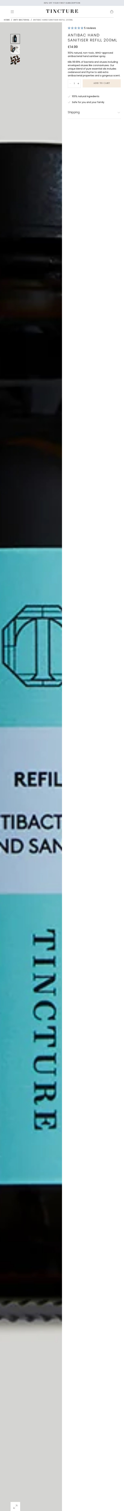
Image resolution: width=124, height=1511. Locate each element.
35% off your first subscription (62, 3)
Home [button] (7, 20)
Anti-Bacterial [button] (21, 20)
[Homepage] (62, 11)
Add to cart (101, 83)
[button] (12, 12)
